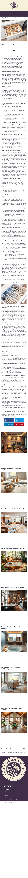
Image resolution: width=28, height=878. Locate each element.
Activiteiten (6, 789)
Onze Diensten (7, 786)
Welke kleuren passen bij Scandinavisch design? (13, 508)
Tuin (5, 792)
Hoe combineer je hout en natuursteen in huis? (13, 749)
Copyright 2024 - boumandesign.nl (14, 802)
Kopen (3, 752)
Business (6, 788)
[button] (14, 13)
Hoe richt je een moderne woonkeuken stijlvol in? (13, 548)
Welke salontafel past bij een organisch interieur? (13, 587)
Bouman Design (8, 785)
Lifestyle (6, 795)
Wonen (5, 794)
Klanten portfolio (14, 799)
